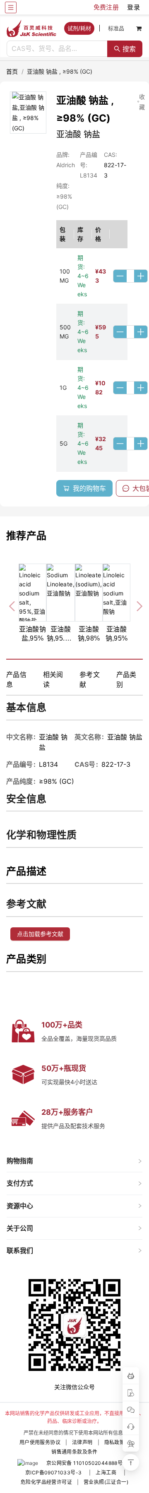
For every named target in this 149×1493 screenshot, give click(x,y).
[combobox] (57, 49)
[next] (136, 605)
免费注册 (106, 7)
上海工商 (106, 1472)
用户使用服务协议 (39, 1442)
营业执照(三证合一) (106, 1482)
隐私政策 (114, 1442)
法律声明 (82, 1442)
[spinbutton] (130, 276)
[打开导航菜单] (11, 7)
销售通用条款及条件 (74, 1452)
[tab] (74, 1161)
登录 (133, 7)
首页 (12, 71)
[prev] (13, 605)
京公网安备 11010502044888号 (84, 1463)
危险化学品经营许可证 (46, 1482)
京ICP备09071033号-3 (53, 1472)
